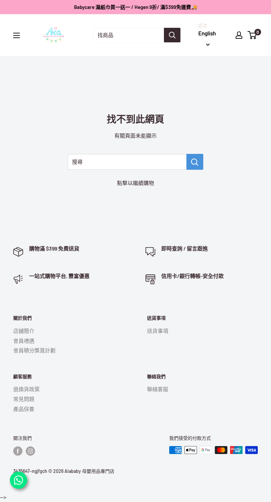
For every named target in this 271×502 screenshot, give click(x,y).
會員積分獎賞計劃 (34, 350)
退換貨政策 (26, 389)
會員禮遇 (23, 341)
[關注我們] (17, 450)
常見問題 (23, 399)
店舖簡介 (23, 331)
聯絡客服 (157, 389)
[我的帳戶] (239, 35)
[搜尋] (172, 35)
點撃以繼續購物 (135, 183)
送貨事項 (157, 331)
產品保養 (23, 409)
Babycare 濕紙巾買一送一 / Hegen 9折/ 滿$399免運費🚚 (135, 7)
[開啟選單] (16, 35)
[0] (252, 35)
